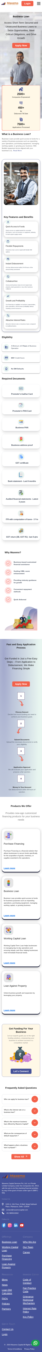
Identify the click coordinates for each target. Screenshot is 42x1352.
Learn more (9, 868)
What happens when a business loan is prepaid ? (16, 1146)
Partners (6, 1309)
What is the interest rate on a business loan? (14, 1111)
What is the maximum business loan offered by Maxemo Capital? (16, 1123)
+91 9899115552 (12, 1213)
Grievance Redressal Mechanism (29, 1300)
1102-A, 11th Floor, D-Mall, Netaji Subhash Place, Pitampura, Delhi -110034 (21, 1205)
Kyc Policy (28, 1317)
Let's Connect (21, 1071)
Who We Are (29, 1242)
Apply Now (21, 45)
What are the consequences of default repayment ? (15, 1134)
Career (26, 1252)
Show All (19, 1156)
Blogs (5, 1279)
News (5, 1285)
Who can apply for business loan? (16, 1099)
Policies (6, 1303)
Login (27, 3)
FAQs (5, 1298)
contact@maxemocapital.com (17, 1210)
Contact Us (7, 1329)
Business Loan (9, 1242)
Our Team (28, 1247)
